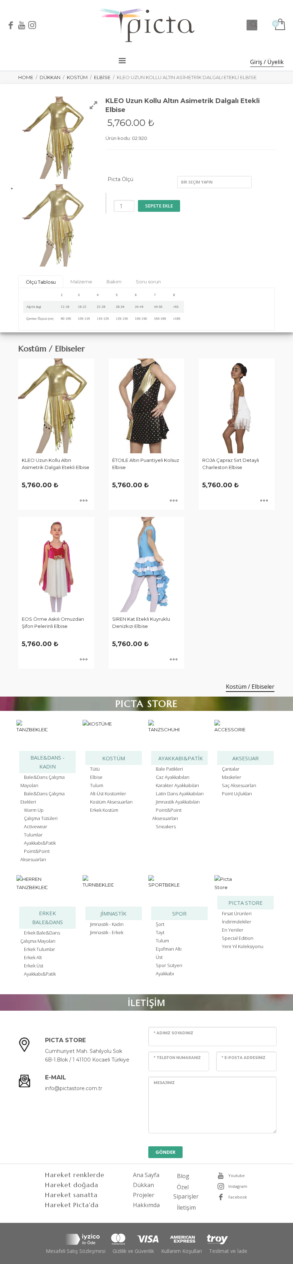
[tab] (40, 281)
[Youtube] (21, 25)
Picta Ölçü (120, 179)
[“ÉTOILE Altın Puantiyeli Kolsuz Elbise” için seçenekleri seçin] (174, 501)
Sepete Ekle (159, 205)
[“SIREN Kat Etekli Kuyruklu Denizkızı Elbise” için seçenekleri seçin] (174, 660)
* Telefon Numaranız (177, 1057)
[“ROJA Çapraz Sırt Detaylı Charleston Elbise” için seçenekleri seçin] (264, 501)
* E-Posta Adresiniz (243, 1057)
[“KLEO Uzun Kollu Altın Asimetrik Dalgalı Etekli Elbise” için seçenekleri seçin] (83, 501)
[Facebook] (10, 25)
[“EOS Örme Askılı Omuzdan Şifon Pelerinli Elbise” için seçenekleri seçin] (83, 660)
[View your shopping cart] (280, 25)
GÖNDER (165, 1152)
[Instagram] (32, 25)
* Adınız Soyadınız (173, 1033)
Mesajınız (164, 1082)
